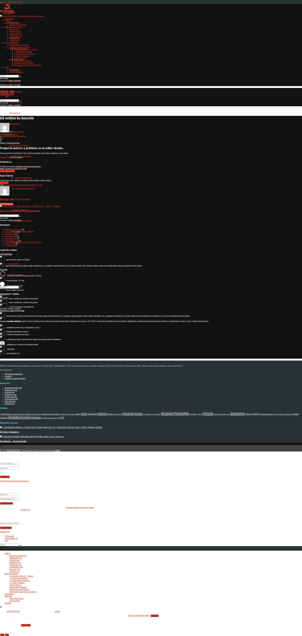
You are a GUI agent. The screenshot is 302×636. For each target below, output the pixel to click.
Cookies (8, 376)
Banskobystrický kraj (17, 25)
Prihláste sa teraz (7, 171)
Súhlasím (154, 616)
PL (197, 414)
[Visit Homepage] (7, 14)
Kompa (110, 414)
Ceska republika (35, 414)
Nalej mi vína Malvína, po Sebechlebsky (20, 211)
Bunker (27, 414)
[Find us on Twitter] (1, 446)
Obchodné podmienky (14, 374)
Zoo (62, 417)
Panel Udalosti (20, 58)
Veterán (287, 414)
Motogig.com (18, 132)
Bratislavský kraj (16, 27)
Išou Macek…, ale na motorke (13, 441)
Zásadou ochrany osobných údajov (80, 507)
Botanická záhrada (16, 414)
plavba (200, 414)
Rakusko (216, 414)
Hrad (84, 414)
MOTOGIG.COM (13, 450)
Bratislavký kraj (11, 232)
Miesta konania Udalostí (24, 231)
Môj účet (8, 596)
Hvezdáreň (92, 414)
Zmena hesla (14, 601)
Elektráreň (72, 414)
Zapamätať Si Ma (10, 472)
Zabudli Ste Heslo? (8, 481)
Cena (7, 253)
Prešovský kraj (15, 92)
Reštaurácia (222, 414)
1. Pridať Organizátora (23, 178)
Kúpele (138, 414)
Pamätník (192, 414)
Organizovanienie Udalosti (20, 47)
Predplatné (14, 70)
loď (144, 414)
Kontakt (8, 603)
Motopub (158, 414)
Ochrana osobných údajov (15, 378)
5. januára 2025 (6, 134)
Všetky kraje (14, 22)
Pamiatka (16, 185)
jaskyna (102, 414)
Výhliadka (36, 417)
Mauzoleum (148, 414)
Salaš (228, 414)
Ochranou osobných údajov (139, 615)
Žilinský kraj (14, 40)
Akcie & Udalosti (11, 43)
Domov (3, 143)
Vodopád (3, 418)
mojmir (57, 450)
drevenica (56, 414)
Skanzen (249, 414)
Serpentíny (24, 185)
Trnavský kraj (14, 113)
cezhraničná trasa (46, 414)
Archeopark (5, 414)
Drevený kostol (64, 414)
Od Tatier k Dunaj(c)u (9, 432)
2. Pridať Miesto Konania (24, 188)
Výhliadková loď (45, 418)
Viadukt (296, 414)
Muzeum (8, 185)
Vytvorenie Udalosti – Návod (26, 49)
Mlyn (153, 414)
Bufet (23, 414)
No (7, 635)
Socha (256, 414)
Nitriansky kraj (15, 31)
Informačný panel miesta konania (27, 242)
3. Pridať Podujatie (21, 199)
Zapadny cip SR (55, 418)
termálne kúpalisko (278, 414)
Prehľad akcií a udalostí (19, 145)
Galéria (78, 414)
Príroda (208, 414)
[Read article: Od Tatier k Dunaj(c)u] (151, 427)
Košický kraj (14, 29)
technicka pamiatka (266, 414)
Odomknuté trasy (16, 598)
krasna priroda (118, 414)
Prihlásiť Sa (25, 510)
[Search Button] (20, 76)
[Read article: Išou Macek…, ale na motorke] (151, 437)
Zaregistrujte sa (22, 481)
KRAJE (7, 20)
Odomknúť (4, 183)
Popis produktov (16, 72)
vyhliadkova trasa (36, 185)
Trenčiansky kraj (16, 102)
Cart (6, 541)
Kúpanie (128, 414)
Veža (291, 414)
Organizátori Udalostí (22, 221)
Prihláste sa (5, 157)
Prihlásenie (9, 536)
